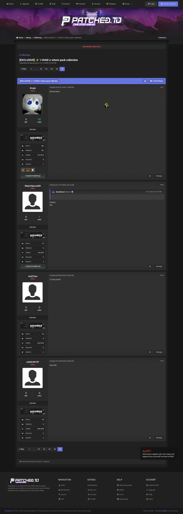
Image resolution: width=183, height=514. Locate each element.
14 (46, 69)
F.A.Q (121, 494)
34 (43, 334)
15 (52, 69)
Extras (127, 4)
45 (43, 419)
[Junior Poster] (33, 170)
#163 (161, 275)
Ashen (151, 511)
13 (41, 69)
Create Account (169, 4)
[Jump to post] (72, 192)
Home (10, 4)
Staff (63, 485)
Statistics (93, 485)
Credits (40, 4)
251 (42, 146)
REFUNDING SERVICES (91, 47)
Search (67, 4)
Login (152, 4)
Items (150, 499)
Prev (24, 69)
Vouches (81, 4)
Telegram (112, 4)
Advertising (123, 499)
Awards (97, 4)
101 (42, 150)
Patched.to (162, 38)
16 (57, 69)
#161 (161, 87)
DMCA (121, 490)
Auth (53, 4)
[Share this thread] (145, 81)
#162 (161, 185)
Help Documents (125, 485)
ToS (62, 499)
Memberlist (65, 490)
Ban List (93, 490)
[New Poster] (23, 170)
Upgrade (25, 4)
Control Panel (153, 485)
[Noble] (28, 170)
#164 (161, 361)
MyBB (164, 511)
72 (43, 243)
